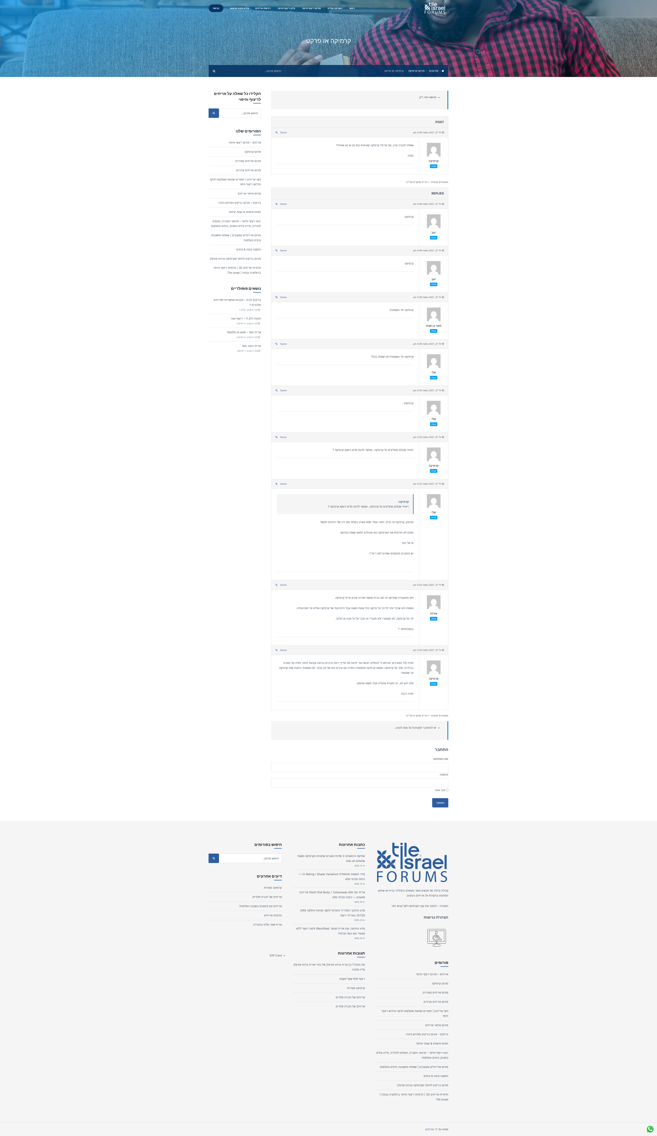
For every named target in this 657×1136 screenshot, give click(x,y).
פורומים (433, 71)
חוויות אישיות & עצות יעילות (245, 212)
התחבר (440, 802)
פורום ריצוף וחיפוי (311, 8)
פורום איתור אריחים (249, 193)
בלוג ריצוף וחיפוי (286, 8)
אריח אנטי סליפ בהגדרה (267, 924)
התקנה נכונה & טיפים (248, 249)
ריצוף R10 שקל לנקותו (352, 979)
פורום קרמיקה (416, 71)
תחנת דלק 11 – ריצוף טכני (246, 318)
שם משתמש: (440, 759)
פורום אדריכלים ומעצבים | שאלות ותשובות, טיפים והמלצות (414, 1067)
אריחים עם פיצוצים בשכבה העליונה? (260, 906)
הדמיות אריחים (273, 915)
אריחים (420, 895)
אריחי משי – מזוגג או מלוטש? (244, 332)
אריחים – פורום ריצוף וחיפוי (245, 142)
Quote (283, 132)
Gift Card (276, 955)
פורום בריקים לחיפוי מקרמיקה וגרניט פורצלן (235, 258)
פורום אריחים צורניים (248, 170)
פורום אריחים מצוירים (248, 161)
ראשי (352, 8)
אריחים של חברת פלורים (350, 997)
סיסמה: (444, 774)
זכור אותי (440, 790)
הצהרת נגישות (436, 917)
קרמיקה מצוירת (356, 988)
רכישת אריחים (263, 8)
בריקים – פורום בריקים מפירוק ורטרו (239, 202)
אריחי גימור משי (251, 346)
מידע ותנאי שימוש (239, 8)
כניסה (216, 8)
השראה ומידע (335, 8)
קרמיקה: (403, 501)
